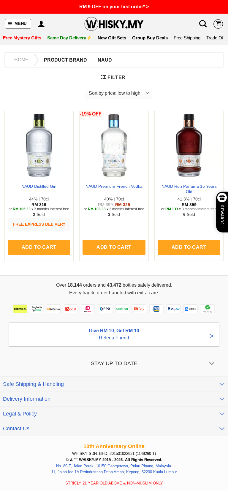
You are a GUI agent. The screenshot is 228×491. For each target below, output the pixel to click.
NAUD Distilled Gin (38, 186)
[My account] (41, 24)
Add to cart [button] (39, 247)
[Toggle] (212, 364)
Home (21, 59)
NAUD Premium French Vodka (114, 186)
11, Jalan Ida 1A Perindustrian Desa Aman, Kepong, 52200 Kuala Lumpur (114, 472)
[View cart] (218, 24)
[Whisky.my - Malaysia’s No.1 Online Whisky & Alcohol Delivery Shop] (114, 24)
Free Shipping (187, 37)
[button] (18, 24)
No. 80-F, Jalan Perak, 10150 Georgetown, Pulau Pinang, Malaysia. (114, 466)
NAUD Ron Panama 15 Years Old (189, 189)
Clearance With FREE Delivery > (114, 6)
